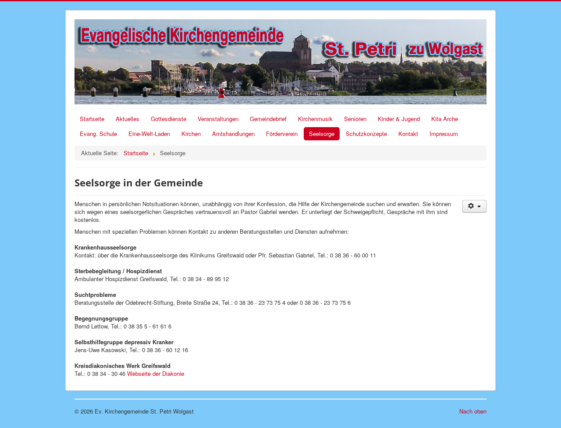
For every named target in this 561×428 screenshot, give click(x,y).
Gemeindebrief (268, 118)
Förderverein (282, 133)
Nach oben (472, 411)
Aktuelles (127, 118)
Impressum (444, 133)
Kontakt (408, 133)
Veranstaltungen (218, 118)
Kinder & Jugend (399, 118)
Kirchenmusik (315, 118)
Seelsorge (321, 133)
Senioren (355, 118)
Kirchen (191, 133)
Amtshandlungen (233, 133)
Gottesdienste (168, 118)
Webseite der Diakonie (155, 373)
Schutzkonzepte (366, 133)
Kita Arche (444, 118)
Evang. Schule (98, 133)
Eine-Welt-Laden (149, 133)
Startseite (92, 118)
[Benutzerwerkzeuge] (474, 206)
